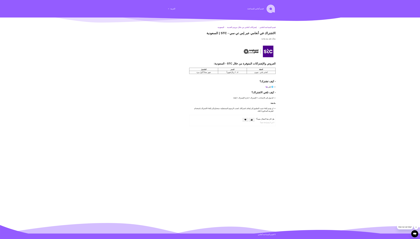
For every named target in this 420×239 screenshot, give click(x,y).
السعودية (221, 27)
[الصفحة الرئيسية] (271, 9)
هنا (267, 87)
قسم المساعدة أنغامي (268, 27)
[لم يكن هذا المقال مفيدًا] (245, 120)
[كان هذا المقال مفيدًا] (252, 120)
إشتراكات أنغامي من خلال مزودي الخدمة (242, 27)
